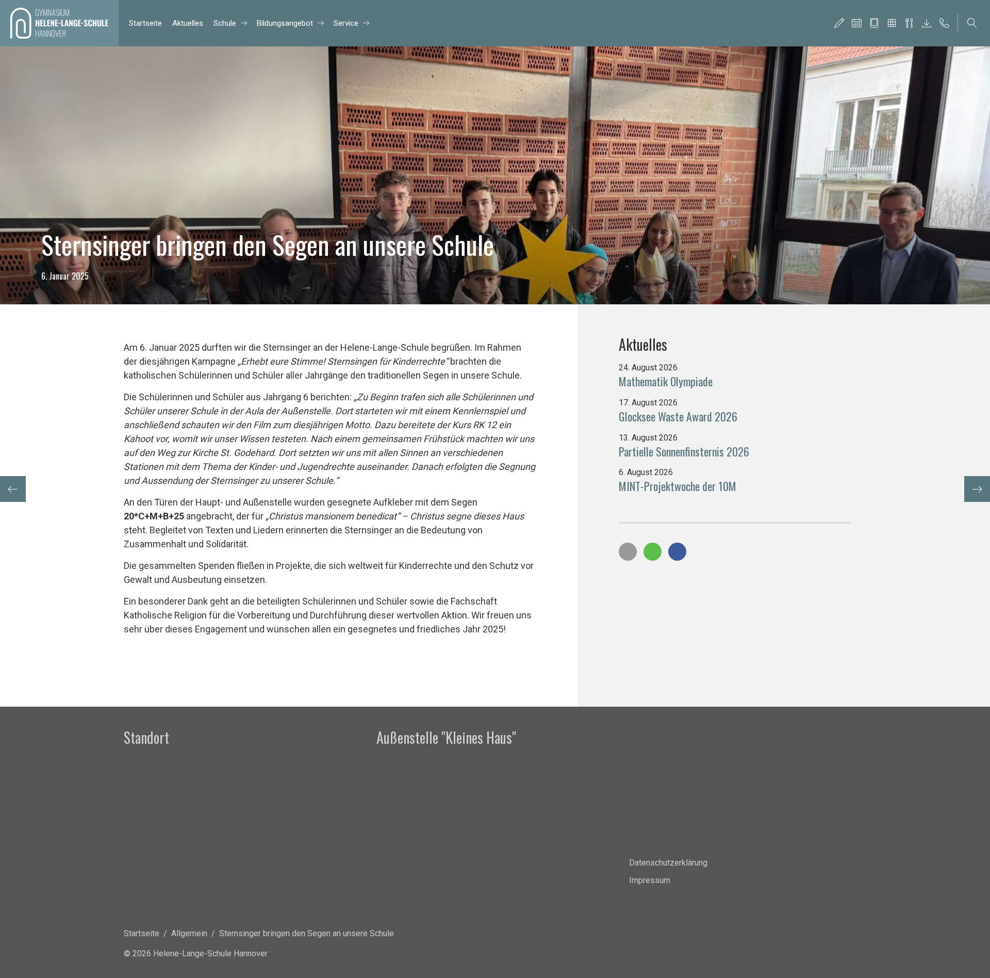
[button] (628, 552)
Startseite (145, 23)
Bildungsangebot (285, 23)
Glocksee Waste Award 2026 (678, 416)
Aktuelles (187, 23)
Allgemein (189, 933)
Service (346, 23)
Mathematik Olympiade (666, 381)
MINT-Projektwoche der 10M (677, 486)
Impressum (649, 880)
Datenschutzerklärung (668, 863)
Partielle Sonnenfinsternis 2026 (684, 451)
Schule (224, 23)
